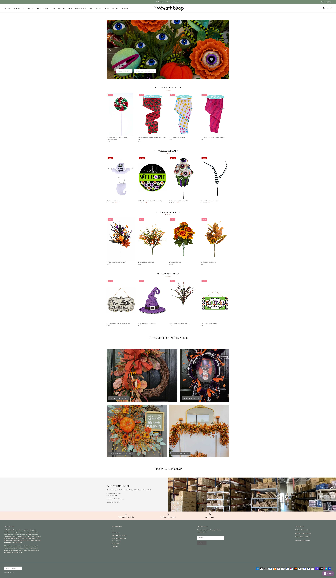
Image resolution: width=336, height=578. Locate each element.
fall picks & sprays (138, 71)
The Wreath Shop (11, 572)
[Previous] (110, 49)
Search (113, 530)
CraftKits (176, 2)
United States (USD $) (326, 2)
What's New (7, 8)
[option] (168, 49)
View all (168, 90)
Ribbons (46, 8)
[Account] (323, 8)
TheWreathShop (305, 530)
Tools (90, 8)
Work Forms (61, 8)
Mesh (53, 8)
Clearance (98, 8)
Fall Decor (122, 71)
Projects (107, 8)
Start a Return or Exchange (119, 535)
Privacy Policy (116, 532)
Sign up (201, 543)
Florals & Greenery (80, 8)
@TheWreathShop (305, 536)
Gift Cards (115, 8)
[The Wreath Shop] (168, 8)
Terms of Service (116, 541)
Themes (38, 8)
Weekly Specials (27, 8)
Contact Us (115, 546)
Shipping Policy (116, 543)
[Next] (225, 49)
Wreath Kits (17, 8)
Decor (70, 8)
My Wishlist (125, 8)
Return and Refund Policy (119, 538)
